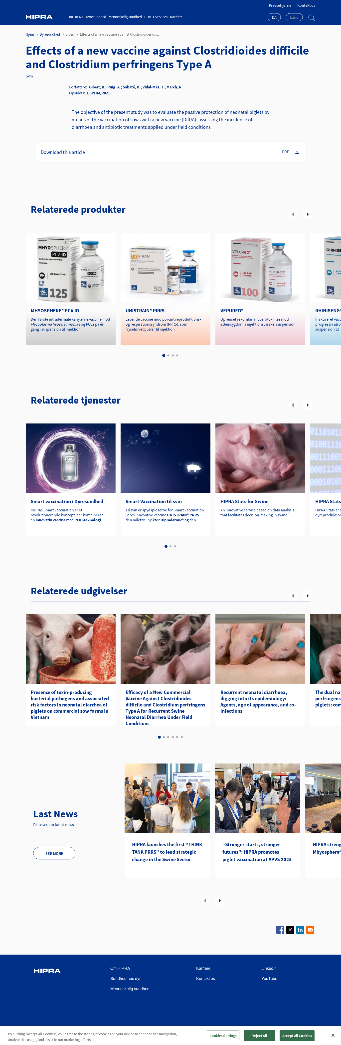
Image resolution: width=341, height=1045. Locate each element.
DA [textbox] (274, 17)
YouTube (269, 978)
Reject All (259, 1035)
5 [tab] (177, 737)
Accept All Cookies (297, 1035)
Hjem (30, 34)
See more (54, 853)
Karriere (176, 16)
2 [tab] (168, 355)
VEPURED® (231, 310)
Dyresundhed (96, 16)
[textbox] (294, 17)
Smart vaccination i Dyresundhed (67, 501)
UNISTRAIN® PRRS (145, 310)
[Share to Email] (310, 930)
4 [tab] (177, 355)
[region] (170, 1035)
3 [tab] (173, 355)
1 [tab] (163, 355)
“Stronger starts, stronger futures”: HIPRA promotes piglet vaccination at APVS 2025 (257, 851)
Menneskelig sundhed (125, 16)
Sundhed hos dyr (125, 978)
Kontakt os (306, 5)
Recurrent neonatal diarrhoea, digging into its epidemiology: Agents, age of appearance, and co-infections (258, 701)
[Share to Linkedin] (300, 930)
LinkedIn (269, 968)
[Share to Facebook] (280, 930)
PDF (285, 151)
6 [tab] (182, 737)
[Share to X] (290, 930)
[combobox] (274, 17)
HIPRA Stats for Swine (244, 501)
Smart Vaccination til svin (154, 501)
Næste (308, 214)
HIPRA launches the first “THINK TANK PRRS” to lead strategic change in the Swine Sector (167, 851)
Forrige (293, 214)
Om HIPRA (75, 16)
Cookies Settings (222, 1035)
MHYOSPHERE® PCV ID (55, 310)
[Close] (333, 1035)
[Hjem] (45, 17)
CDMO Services (156, 16)
